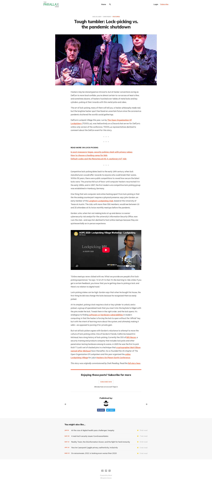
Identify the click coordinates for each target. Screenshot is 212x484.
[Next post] (145, 404)
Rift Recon (131, 337)
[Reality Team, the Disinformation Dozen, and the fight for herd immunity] (106, 442)
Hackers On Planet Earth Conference (113, 357)
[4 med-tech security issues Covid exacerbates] (106, 436)
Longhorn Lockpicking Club (100, 201)
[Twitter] (106, 470)
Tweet (111, 410)
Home (103, 4)
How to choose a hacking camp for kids (89, 155)
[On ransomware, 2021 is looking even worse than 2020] (106, 453)
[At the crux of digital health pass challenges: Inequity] (106, 430)
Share (101, 410)
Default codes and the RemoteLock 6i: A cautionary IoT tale (98, 159)
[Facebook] (102, 470)
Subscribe (164, 4)
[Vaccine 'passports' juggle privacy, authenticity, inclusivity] (106, 447)
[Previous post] (66, 404)
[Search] (110, 4)
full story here (134, 363)
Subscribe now (106, 382)
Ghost (110, 475)
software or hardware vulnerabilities (106, 315)
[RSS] (109, 470)
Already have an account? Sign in (106, 387)
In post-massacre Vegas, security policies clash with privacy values (101, 152)
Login (156, 4)
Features (116, 16)
